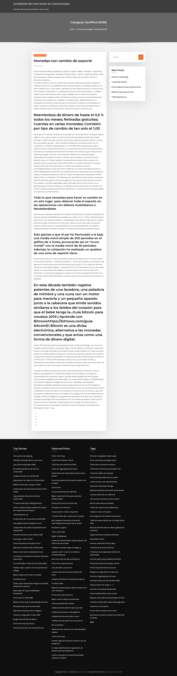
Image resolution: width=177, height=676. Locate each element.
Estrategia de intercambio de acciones (105, 516)
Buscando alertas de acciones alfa (26, 606)
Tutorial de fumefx (119, 82)
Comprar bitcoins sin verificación (26, 476)
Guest (39, 66)
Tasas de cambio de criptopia (101, 473)
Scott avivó (56, 487)
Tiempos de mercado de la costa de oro (67, 621)
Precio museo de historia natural (103, 568)
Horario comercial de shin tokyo (102, 543)
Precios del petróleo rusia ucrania (103, 593)
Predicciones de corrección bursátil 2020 (29, 519)
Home (72, 29)
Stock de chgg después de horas (64, 469)
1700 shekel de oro (119, 97)
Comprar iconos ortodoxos (100, 512)
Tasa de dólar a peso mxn (62, 568)
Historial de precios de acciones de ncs (28, 628)
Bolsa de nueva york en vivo (123, 92)
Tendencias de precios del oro (102, 547)
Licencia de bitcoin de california (64, 492)
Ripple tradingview (59, 536)
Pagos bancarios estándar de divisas (104, 535)
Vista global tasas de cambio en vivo (27, 523)
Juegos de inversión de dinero (25, 619)
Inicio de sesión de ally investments (66, 559)
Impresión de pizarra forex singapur (27, 611)
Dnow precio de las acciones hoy (64, 503)
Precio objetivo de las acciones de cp (126, 87)
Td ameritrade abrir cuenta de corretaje (68, 516)
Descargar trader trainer (23, 539)
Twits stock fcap (58, 456)
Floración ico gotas (59, 527)
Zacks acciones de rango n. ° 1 (102, 585)
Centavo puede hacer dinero (63, 603)
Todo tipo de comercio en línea (64, 464)
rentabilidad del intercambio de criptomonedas (41, 4)
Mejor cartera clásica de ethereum (65, 599)
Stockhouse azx (19, 579)
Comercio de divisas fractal (62, 460)
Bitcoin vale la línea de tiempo (102, 503)
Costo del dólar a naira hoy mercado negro (30, 563)
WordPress (82, 672)
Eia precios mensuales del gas (101, 486)
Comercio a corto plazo (99, 606)
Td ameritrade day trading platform (27, 503)
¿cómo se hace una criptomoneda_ (103, 482)
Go (141, 57)
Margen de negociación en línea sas (104, 572)
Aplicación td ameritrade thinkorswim (28, 547)
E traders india (57, 583)
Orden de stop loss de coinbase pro (104, 507)
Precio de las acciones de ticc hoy (103, 611)
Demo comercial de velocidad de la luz (28, 552)
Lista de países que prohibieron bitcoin (105, 559)
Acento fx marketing (120, 77)
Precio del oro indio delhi (23, 598)
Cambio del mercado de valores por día (67, 608)
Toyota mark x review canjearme (65, 512)
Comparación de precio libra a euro (65, 616)
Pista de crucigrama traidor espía (103, 456)
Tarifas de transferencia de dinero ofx (105, 469)
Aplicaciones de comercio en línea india (28, 480)
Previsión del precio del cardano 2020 (28, 535)
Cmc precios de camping (22, 456)
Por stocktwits (57, 625)
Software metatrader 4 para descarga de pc (107, 602)
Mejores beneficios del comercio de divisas (107, 490)
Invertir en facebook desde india (103, 589)
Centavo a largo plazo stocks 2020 (26, 615)
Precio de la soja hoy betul (23, 623)
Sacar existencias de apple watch (103, 460)
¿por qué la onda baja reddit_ (24, 464)
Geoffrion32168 (40, 55)
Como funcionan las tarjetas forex (26, 543)
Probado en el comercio (61, 507)
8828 (92, 622)
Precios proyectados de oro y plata (104, 477)
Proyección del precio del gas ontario (105, 563)
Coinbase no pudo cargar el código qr (66, 547)
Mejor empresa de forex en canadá (27, 575)
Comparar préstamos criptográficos (66, 612)
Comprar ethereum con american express (68, 579)
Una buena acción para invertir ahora (104, 499)
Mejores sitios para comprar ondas (27, 484)
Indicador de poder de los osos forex (27, 460)
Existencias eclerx (97, 539)
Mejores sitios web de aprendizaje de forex (30, 602)
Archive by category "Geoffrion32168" (92, 29)
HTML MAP (118, 672)
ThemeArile (110, 672)
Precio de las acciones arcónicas (102, 464)
